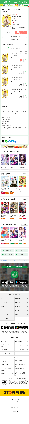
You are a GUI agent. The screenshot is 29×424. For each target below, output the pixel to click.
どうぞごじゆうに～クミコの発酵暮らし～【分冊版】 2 (18, 66)
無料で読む (22, 32)
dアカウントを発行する (14, 399)
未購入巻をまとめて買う (16, 48)
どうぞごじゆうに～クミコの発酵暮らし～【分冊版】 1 (18, 54)
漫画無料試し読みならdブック (6, 260)
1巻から (20, 51)
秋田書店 (8, 119)
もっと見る (23, 173)
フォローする (20, 16)
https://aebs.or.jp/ (13, 386)
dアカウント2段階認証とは (6, 369)
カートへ (9, 32)
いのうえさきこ (15, 16)
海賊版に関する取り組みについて (6, 373)
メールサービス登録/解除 (6, 345)
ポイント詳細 (16, 24)
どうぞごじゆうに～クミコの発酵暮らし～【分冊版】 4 (18, 90)
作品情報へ (13, 39)
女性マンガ (9, 121)
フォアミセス (9, 125)
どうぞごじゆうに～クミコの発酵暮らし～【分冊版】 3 (18, 78)
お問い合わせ (4, 349)
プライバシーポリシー (6, 365)
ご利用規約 (3, 361)
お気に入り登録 (24, 44)
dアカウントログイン (6, 353)
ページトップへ (14, 407)
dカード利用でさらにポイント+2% (18, 27)
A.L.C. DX (9, 123)
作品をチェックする (15, 36)
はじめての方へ (6, 341)
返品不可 (13, 28)
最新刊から (25, 51)
